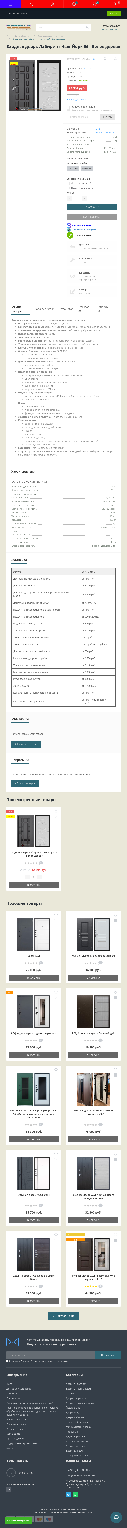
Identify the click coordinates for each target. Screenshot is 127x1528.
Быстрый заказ (92, 216)
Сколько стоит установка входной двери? (29, 1403)
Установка (85, 258)
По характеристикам (77, 1455)
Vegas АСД (34, 955)
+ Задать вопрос (25, 783)
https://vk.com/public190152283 (8, 1489)
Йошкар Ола (73, 1407)
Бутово (70, 1393)
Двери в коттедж (75, 1445)
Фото (9, 1383)
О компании (13, 1398)
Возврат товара (15, 1429)
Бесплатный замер (17, 1419)
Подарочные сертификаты (21, 1443)
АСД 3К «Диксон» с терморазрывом (93, 955)
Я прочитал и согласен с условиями (38, 1361)
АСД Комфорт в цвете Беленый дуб (93, 1033)
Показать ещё (65, 1316)
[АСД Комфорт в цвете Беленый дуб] (93, 1011)
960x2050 (86, 168)
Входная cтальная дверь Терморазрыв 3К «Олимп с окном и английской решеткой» (33, 1114)
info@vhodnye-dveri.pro (80, 1475)
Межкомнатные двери (78, 1426)
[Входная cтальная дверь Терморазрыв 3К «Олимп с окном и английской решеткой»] (33, 1088)
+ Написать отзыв (26, 744)
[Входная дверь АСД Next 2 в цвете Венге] (33, 1254)
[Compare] (115, 59)
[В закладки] (56, 812)
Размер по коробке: (77, 163)
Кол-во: (71, 192)
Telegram (68, 1494)
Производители (15, 1438)
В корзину (92, 207)
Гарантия (84, 272)
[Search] (87, 27)
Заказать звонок (110, 28)
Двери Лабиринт (23, 35)
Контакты (11, 1393)
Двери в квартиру (76, 1383)
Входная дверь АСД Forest (34, 1194)
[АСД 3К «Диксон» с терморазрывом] (93, 934)
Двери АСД (72, 1412)
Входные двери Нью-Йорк (50, 35)
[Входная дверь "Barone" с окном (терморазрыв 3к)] (93, 1088)
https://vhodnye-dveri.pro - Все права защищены (64, 1509)
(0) (93, 58)
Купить (107, 117)
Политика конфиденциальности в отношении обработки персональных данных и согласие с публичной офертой (33, 1411)
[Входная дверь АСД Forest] (33, 1173)
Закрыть (114, 13)
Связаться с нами (16, 1424)
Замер (83, 289)
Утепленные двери (77, 1441)
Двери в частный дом (78, 1388)
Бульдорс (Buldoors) (77, 1422)
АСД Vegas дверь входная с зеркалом (33, 1033)
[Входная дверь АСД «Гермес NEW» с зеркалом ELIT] (93, 1254)
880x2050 (73, 168)
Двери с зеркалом (76, 1398)
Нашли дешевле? (76, 99)
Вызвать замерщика (18, 1520)
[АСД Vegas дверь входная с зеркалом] (33, 1011)
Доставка (84, 244)
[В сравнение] (56, 817)
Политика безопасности (32, 1361)
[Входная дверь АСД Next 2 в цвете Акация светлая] (93, 1173)
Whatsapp (75, 1494)
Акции (10, 1448)
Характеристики (45, 309)
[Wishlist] (105, 59)
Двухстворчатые (75, 1436)
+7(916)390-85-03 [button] (78, 1470)
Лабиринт (89, 68)
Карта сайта (13, 1433)
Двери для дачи (75, 1450)
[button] (53, 4)
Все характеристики (105, 130)
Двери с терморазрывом (80, 1403)
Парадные (72, 1431)
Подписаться (107, 1355)
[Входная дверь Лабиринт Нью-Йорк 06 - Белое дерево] (33, 830)
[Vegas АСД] (33, 934)
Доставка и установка (18, 1388)
